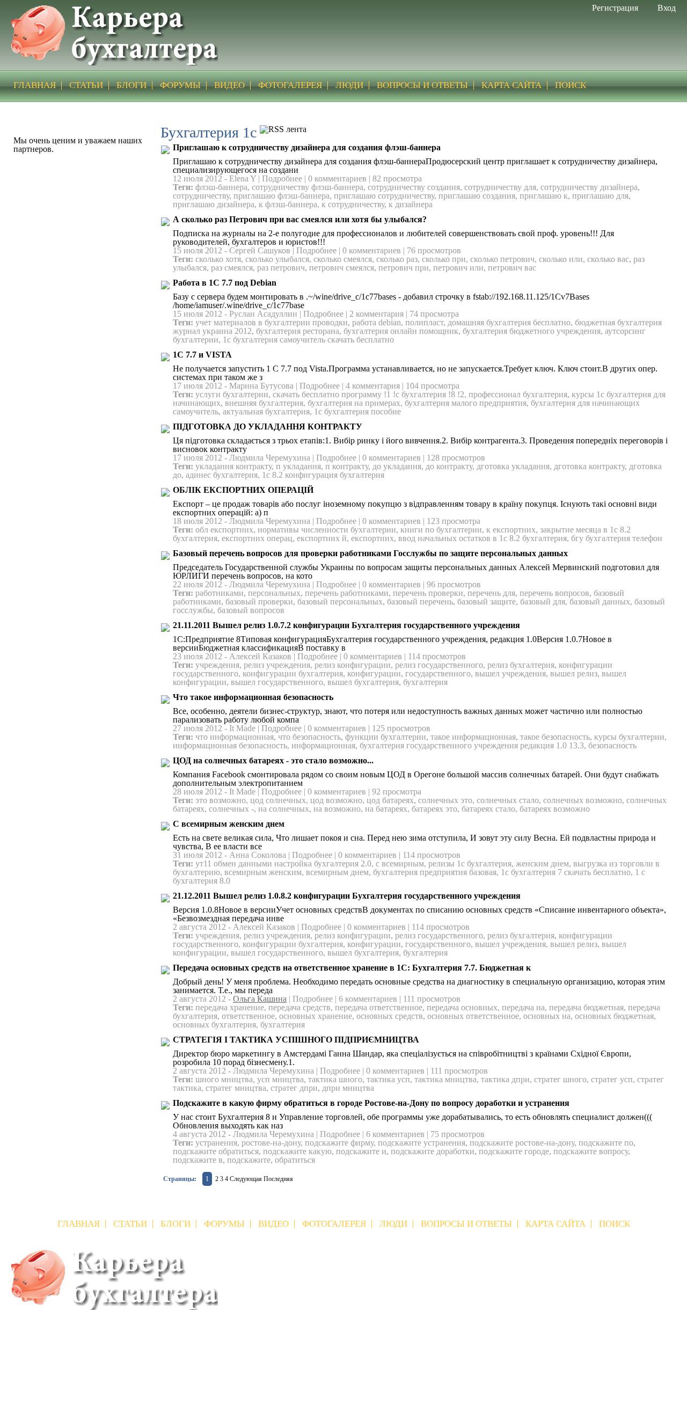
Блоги (131, 85)
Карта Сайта (511, 85)
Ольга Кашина (260, 998)
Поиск (570, 85)
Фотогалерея (290, 85)
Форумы (180, 85)
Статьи (86, 85)
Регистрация (615, 7)
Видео (229, 85)
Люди (349, 85)
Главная (174, 109)
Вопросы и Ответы (422, 85)
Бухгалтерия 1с (225, 109)
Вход (666, 7)
